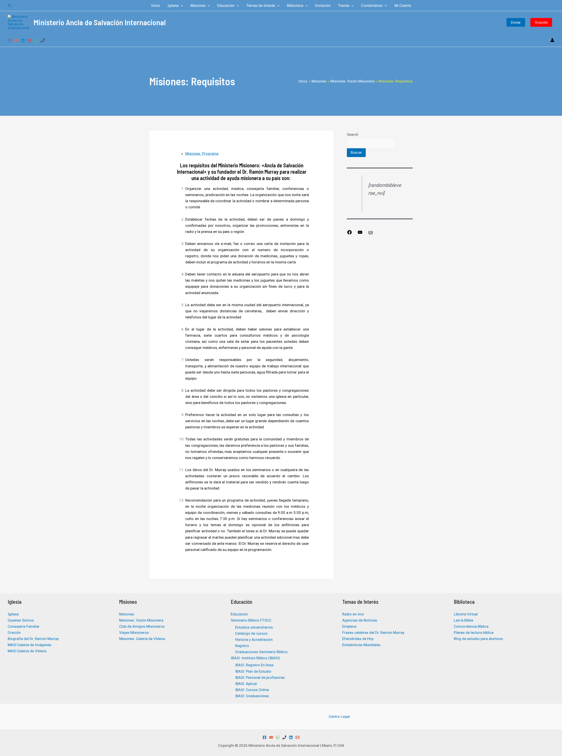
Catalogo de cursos (251, 633)
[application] (180, 5)
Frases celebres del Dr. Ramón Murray (373, 632)
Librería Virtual (466, 614)
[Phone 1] (43, 40)
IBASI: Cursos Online (252, 690)
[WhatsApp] (36, 40)
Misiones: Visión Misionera (141, 620)
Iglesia (13, 614)
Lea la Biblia (463, 620)
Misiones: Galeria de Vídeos (142, 638)
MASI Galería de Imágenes (29, 645)
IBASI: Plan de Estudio (253, 671)
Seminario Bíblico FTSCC (251, 620)
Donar (516, 22)
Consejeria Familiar (24, 626)
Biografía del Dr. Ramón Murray (33, 638)
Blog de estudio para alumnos (478, 638)
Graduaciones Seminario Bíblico (261, 652)
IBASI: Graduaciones (252, 696)
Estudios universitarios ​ (254, 627)
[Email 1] (29, 40)
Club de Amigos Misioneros (142, 626)
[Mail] (370, 234)
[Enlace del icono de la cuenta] (552, 40)
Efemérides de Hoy (358, 638)
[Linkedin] (23, 40)
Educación (239, 614)
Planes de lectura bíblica (474, 632)
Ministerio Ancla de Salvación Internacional (100, 22)
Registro (242, 645)
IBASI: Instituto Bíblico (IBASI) (255, 658)
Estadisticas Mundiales (361, 645)
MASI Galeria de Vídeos (27, 651)
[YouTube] (16, 40)
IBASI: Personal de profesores (260, 677)
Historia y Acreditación (254, 639)
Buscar (356, 152)
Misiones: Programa (201, 153)
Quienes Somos (21, 620)
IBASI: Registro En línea (254, 665)
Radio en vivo (353, 614)
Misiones (126, 614)
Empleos (349, 626)
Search (352, 134)
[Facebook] (10, 40)
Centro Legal (339, 716)
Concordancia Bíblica (471, 626)
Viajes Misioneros (134, 632)
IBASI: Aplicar (246, 683)
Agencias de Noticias (359, 620)
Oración (541, 22)
